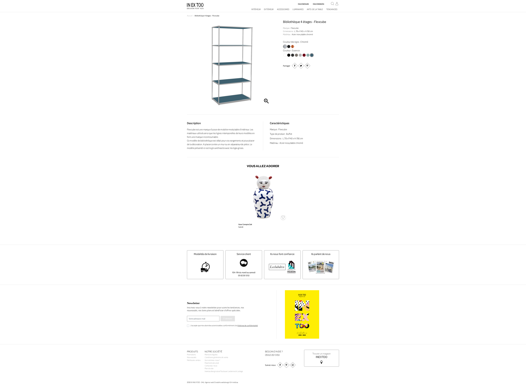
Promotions (191, 354)
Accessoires (283, 9)
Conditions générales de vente (216, 357)
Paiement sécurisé (212, 362)
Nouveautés (191, 357)
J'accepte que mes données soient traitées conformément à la (224, 325)
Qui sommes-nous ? (212, 360)
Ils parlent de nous (320, 254)
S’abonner (227, 318)
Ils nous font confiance (282, 254)
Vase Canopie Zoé (245, 224)
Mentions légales (211, 354)
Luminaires (298, 9)
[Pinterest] (307, 66)
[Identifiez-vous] (337, 4)
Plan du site (209, 368)
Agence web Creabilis (213, 382)
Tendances (331, 9)
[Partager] (295, 66)
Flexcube (294, 28)
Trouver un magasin (321, 355)
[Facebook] (280, 365)
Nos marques (303, 3)
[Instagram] (293, 365)
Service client (244, 254)
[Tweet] (301, 66)
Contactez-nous (211, 365)
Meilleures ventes (194, 360)
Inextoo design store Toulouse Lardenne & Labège (224, 371)
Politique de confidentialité (248, 325)
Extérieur (269, 9)
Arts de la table (315, 9)
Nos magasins (318, 3)
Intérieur (256, 9)
